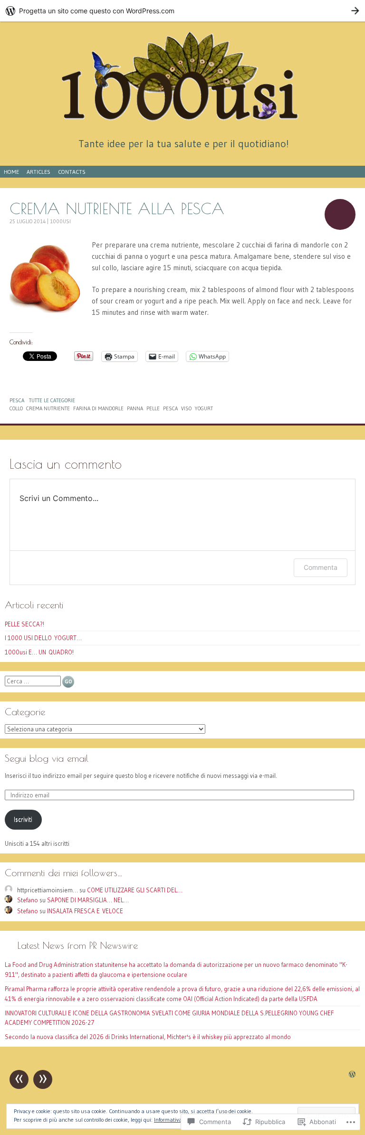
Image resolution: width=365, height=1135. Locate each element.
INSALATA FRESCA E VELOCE (85, 911)
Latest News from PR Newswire (78, 945)
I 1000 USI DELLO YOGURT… (43, 638)
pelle (153, 408)
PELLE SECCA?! (24, 624)
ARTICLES (38, 171)
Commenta (320, 567)
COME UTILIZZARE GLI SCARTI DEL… (134, 890)
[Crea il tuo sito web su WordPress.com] (182, 10)
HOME (11, 171)
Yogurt (204, 408)
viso (186, 408)
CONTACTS (72, 171)
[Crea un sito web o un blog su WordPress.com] (352, 1075)
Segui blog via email (46, 758)
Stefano (27, 900)
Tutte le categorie (52, 400)
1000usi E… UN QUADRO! (39, 652)
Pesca (17, 400)
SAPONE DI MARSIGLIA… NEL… (88, 900)
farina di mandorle (98, 408)
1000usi (60, 221)
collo (16, 408)
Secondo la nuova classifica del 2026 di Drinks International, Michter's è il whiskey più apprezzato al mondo (148, 1036)
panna (135, 408)
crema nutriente (48, 408)
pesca (170, 408)
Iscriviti (23, 819)
